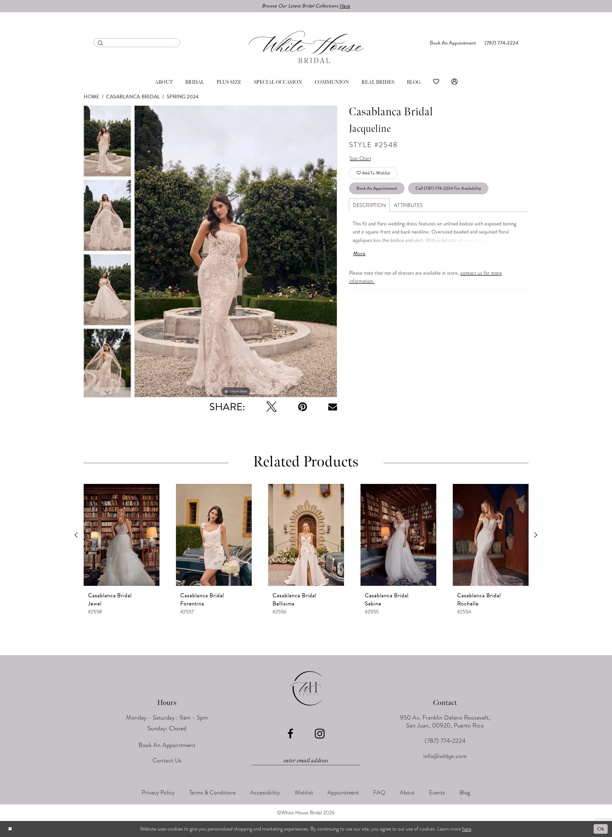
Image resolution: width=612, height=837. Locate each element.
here (466, 828)
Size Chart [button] (361, 158)
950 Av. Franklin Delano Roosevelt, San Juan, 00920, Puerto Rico (445, 721)
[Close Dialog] (10, 829)
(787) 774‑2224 (445, 741)
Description (369, 205)
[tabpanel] (107, 142)
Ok (600, 829)
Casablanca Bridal (133, 96)
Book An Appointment (376, 188)
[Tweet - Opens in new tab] (271, 407)
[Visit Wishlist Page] (436, 82)
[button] (454, 82)
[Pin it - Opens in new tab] (302, 407)
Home (91, 96)
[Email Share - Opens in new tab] (332, 406)
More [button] (359, 253)
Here (344, 6)
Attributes (408, 205)
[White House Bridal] (306, 46)
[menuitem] (137, 42)
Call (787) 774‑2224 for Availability (448, 188)
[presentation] (121, 535)
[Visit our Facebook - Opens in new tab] (290, 734)
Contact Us (167, 760)
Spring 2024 (182, 96)
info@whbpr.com (445, 756)
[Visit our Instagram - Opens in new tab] (320, 734)
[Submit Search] (100, 42)
